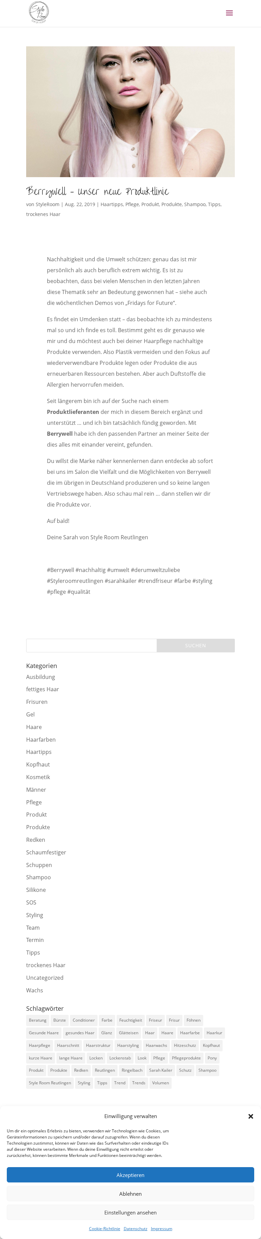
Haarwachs (156, 1045)
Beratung (38, 1020)
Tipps (214, 204)
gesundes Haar (80, 1033)
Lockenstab (120, 1058)
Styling (34, 915)
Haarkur (214, 1033)
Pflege (132, 204)
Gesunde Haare (44, 1033)
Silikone (36, 890)
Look (142, 1058)
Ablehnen (130, 1193)
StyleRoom (47, 204)
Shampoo (195, 204)
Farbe (107, 1020)
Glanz (106, 1033)
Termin (35, 940)
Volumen (160, 1083)
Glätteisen (128, 1033)
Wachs (34, 990)
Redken (35, 839)
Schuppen (39, 865)
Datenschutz (135, 1229)
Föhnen (194, 1020)
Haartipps (112, 204)
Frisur (174, 1020)
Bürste (59, 1020)
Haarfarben (41, 739)
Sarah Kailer (160, 1070)
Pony (212, 1058)
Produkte (171, 204)
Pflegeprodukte (186, 1058)
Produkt (150, 204)
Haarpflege (39, 1045)
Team (33, 927)
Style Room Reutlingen (50, 1083)
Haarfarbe (190, 1033)
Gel (30, 714)
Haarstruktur (98, 1045)
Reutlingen (105, 1070)
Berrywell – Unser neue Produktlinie (97, 192)
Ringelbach (132, 1070)
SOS (31, 902)
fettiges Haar (42, 689)
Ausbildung (40, 677)
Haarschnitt (68, 1045)
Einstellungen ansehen (130, 1212)
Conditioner (84, 1020)
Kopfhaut (38, 764)
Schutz (185, 1070)
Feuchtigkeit (130, 1020)
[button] (250, 1116)
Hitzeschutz (185, 1045)
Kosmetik (38, 777)
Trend (119, 1083)
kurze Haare (40, 1058)
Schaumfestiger (46, 852)
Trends (138, 1083)
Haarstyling (128, 1045)
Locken (96, 1058)
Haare (34, 727)
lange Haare (71, 1058)
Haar (150, 1033)
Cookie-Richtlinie (104, 1229)
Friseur (155, 1020)
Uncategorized (45, 977)
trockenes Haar (43, 214)
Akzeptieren (130, 1175)
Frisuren (37, 702)
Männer (36, 789)
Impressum (161, 1229)
